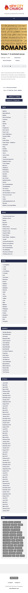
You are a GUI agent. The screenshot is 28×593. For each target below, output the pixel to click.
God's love (5, 535)
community (14, 524)
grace (11, 537)
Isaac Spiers (6, 355)
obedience (10, 545)
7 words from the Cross (8, 216)
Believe (4, 115)
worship (22, 555)
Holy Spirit (5, 144)
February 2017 (6, 458)
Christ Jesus (17, 522)
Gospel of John (6, 231)
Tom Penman (6, 372)
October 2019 (6, 399)
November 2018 (6, 420)
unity (18, 555)
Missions (5, 165)
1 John (4, 267)
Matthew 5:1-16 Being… (14, 96)
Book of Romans (7, 60)
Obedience (5, 167)
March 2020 (5, 389)
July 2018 (5, 429)
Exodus (4, 281)
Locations (10, 582)
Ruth (4, 319)
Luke (4, 300)
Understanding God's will (9, 201)
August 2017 (6, 450)
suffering (5, 553)
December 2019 (6, 395)
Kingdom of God (7, 161)
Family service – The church (10, 228)
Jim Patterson (6, 359)
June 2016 (5, 475)
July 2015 (5, 498)
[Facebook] (14, 569)
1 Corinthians (6, 264)
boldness (11, 522)
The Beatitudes (6, 186)
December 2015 (6, 487)
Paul (15, 545)
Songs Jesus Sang (7, 245)
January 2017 (6, 460)
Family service (6, 226)
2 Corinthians (6, 271)
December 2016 (6, 462)
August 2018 (6, 427)
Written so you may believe (9, 205)
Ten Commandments (8, 184)
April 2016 (5, 479)
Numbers (5, 306)
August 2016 (6, 471)
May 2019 (5, 408)
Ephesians (5, 279)
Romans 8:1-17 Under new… (13, 100)
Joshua (4, 296)
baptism (5, 522)
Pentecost (20, 545)
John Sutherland (7, 361)
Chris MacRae (6, 342)
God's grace (12, 532)
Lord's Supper (6, 163)
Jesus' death (19, 540)
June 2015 (5, 500)
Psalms (4, 313)
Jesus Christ (6, 155)
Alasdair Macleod (7, 332)
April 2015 (5, 504)
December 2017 (6, 443)
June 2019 (5, 406)
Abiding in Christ (7, 218)
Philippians (5, 308)
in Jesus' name (6, 540)
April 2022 (5, 387)
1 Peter (4, 269)
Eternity (4, 123)
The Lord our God (7, 194)
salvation (19, 90)
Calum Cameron (6, 340)
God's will (19, 535)
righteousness (18, 548)
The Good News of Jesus (9, 192)
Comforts (5, 119)
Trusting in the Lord (7, 254)
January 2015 (6, 510)
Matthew (5, 304)
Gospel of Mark (6, 136)
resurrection (6, 171)
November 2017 (6, 445)
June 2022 (5, 383)
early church (6, 527)
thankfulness (12, 553)
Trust (4, 197)
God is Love (5, 132)
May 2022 (5, 385)
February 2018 (6, 439)
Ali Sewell (5, 336)
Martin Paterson (6, 365)
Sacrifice (5, 174)
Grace (4, 138)
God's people (13, 535)
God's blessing (6, 529)
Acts (4, 275)
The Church (5, 188)
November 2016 (6, 464)
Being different (6, 113)
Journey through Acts (8, 159)
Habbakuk (5, 287)
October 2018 (6, 422)
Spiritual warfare (7, 180)
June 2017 (5, 452)
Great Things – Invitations (9, 142)
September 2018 (7, 424)
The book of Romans (11, 87)
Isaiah (4, 292)
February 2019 (6, 414)
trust (14, 555)
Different (5, 224)
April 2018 (5, 435)
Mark (4, 302)
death (4, 121)
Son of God (5, 178)
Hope (4, 146)
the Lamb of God (7, 555)
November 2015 (6, 489)
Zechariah (5, 321)
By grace (5, 222)
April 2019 (5, 410)
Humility (5, 148)
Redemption (6, 169)
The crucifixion (6, 190)
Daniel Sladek (6, 344)
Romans (18, 60)
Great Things (6, 140)
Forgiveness (6, 127)
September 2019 (7, 401)
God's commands (16, 529)
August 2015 (6, 496)
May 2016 (5, 477)
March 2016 (5, 481)
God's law (11, 90)
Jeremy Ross (17, 57)
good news (5, 537)
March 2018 (5, 437)
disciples (20, 524)
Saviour (11, 550)
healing (16, 537)
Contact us (17, 582)
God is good (6, 130)
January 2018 (6, 441)
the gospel (19, 553)
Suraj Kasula (6, 370)
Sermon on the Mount (8, 243)
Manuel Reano (6, 363)
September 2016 (7, 468)
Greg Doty (5, 353)
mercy (4, 545)
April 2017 (5, 456)
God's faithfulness (7, 134)
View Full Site (14, 578)
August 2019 (6, 404)
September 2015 (7, 494)
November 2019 (6, 397)
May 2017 (5, 454)
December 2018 (6, 418)
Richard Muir (6, 367)
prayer (4, 548)
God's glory (5, 532)
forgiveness (17, 527)
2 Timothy (5, 273)
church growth (6, 524)
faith (12, 527)
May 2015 (5, 502)
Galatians (5, 283)
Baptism (5, 111)
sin (15, 550)
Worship (5, 203)
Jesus (15, 90)
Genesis (5, 285)
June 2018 (5, 431)
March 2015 (5, 506)
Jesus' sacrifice (15, 542)
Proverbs (5, 311)
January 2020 (6, 393)
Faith (4, 125)
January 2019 (6, 416)
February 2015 (6, 508)
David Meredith (6, 347)
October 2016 (6, 466)
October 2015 (6, 491)
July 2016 (5, 473)
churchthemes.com (14, 588)
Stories (4, 182)
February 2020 (6, 391)
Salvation (5, 176)
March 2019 (5, 412)
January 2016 (6, 485)
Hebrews (5, 290)
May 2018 (5, 433)
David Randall (6, 349)
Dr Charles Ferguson (8, 351)
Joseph (4, 157)
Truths (4, 199)
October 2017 (6, 447)
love (21, 542)
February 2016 (6, 483)
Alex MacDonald (7, 334)
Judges (4, 298)
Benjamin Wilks (6, 338)
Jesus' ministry (6, 542)
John (4, 294)
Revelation (5, 315)
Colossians (5, 277)
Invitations (5, 151)
